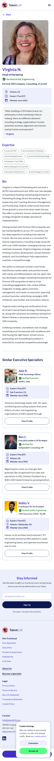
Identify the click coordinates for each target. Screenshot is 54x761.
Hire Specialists (9, 643)
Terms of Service (9, 690)
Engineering (7, 656)
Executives (7, 647)
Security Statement (10, 695)
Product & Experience (12, 652)
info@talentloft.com (11, 720)
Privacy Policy (8, 685)
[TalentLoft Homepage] (12, 5)
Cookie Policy (8, 704)
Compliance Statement (12, 699)
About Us (7, 668)
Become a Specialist (11, 673)
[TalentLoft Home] (27, 630)
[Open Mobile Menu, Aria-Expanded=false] (49, 5)
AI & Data (6, 661)
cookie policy (40, 736)
